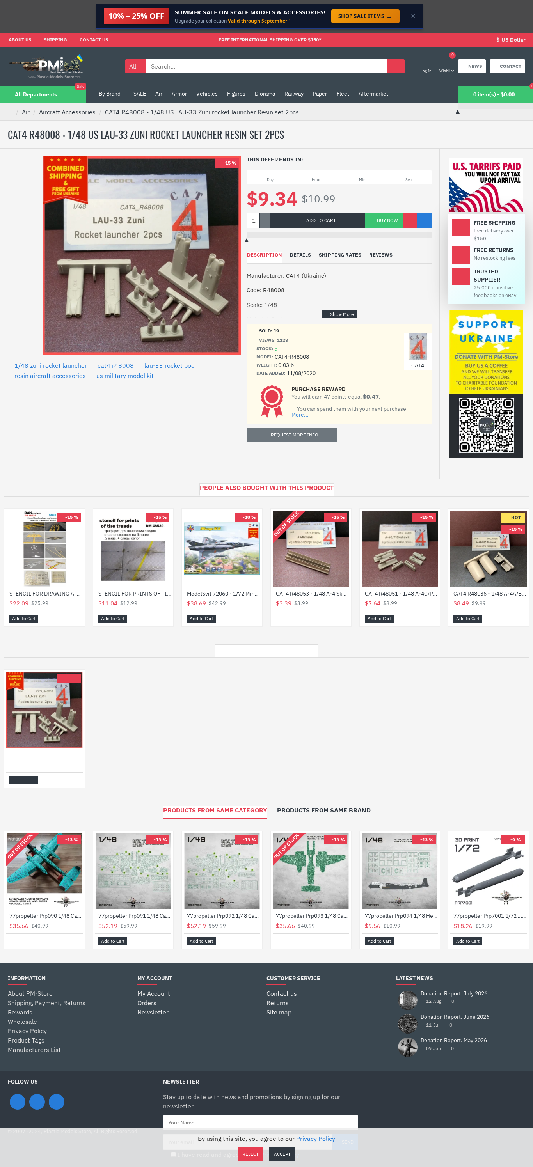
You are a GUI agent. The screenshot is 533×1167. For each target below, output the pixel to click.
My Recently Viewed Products (266, 649)
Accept (282, 1154)
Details (300, 255)
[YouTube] (56, 1102)
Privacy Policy (315, 1138)
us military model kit (125, 375)
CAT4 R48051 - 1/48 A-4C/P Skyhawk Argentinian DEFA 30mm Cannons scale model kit (401, 593)
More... (300, 415)
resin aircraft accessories (50, 375)
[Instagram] (37, 1102)
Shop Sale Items (365, 16)
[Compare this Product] (424, 220)
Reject (250, 1154)
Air (26, 112)
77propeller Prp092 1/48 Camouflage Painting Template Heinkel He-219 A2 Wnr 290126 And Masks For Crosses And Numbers (223, 915)
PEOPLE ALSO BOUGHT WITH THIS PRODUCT (267, 487)
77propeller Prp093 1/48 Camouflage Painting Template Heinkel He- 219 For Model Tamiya (312, 915)
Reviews (381, 255)
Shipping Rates (340, 255)
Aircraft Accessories (67, 112)
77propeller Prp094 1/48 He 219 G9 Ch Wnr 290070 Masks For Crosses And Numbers (401, 915)
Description (264, 255)
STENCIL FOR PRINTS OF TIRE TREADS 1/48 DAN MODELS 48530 (135, 593)
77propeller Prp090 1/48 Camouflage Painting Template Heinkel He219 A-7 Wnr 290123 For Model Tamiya (46, 915)
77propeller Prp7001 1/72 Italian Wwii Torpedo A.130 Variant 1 (490, 915)
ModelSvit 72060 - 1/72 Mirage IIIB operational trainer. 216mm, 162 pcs (223, 593)
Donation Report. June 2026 (455, 1017)
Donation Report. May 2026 (454, 1040)
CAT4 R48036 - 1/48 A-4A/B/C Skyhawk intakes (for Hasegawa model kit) (490, 593)
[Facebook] (17, 1102)
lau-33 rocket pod (169, 365)
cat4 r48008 (116, 365)
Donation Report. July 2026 (454, 994)
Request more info (294, 435)
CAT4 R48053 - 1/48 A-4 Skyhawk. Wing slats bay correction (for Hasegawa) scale (312, 593)
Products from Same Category (215, 810)
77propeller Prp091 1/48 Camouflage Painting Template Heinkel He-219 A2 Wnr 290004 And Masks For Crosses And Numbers (135, 915)
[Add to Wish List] (410, 220)
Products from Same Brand (324, 810)
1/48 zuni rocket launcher (50, 365)
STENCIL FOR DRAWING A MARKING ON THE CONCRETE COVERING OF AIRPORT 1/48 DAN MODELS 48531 (46, 593)
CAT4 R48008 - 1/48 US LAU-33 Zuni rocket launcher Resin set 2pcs (202, 112)
